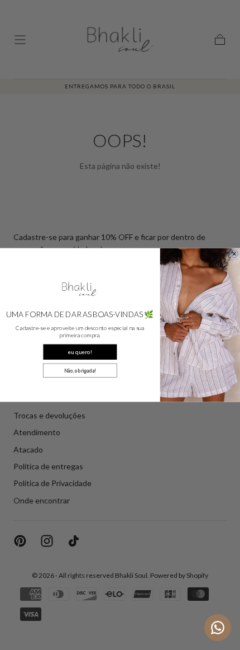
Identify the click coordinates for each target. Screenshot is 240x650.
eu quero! (80, 351)
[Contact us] (217, 627)
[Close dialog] (234, 254)
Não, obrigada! (80, 370)
